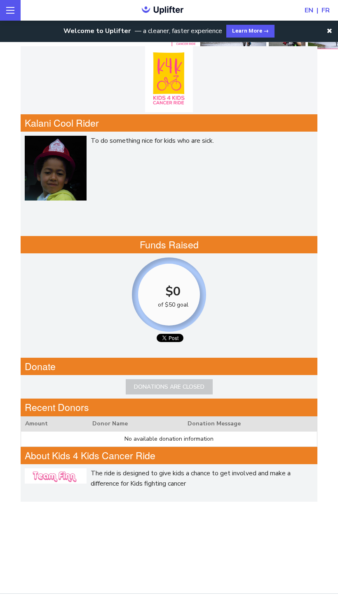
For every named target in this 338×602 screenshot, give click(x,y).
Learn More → (250, 31)
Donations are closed (169, 387)
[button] (329, 31)
